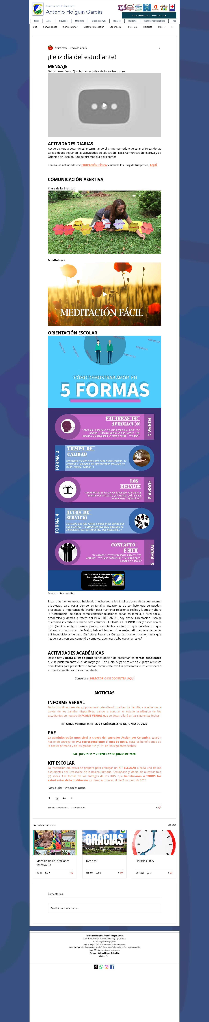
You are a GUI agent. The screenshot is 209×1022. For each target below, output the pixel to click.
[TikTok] (96, 967)
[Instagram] (106, 967)
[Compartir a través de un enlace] (71, 798)
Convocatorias (70, 26)
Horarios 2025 (145, 861)
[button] (49, 21)
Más (160, 26)
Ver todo (172, 824)
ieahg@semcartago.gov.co (107, 941)
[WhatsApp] (101, 967)
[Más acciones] (159, 48)
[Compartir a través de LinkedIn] (64, 798)
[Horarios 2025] (154, 842)
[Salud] (172, 7)
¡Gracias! (91, 861)
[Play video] (104, 105)
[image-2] (122, 7)
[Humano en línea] (138, 7)
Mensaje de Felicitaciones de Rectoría (52, 862)
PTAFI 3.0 (132, 26)
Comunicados (50, 26)
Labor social (116, 26)
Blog (35, 26)
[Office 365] (155, 7)
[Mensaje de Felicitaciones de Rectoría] (55, 842)
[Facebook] (112, 967)
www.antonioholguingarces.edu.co (114, 938)
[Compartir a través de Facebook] (49, 798)
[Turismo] (164, 7)
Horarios (147, 26)
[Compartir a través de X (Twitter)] (56, 798)
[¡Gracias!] (104, 842)
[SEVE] (130, 7)
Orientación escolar (94, 26)
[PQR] (147, 7)
